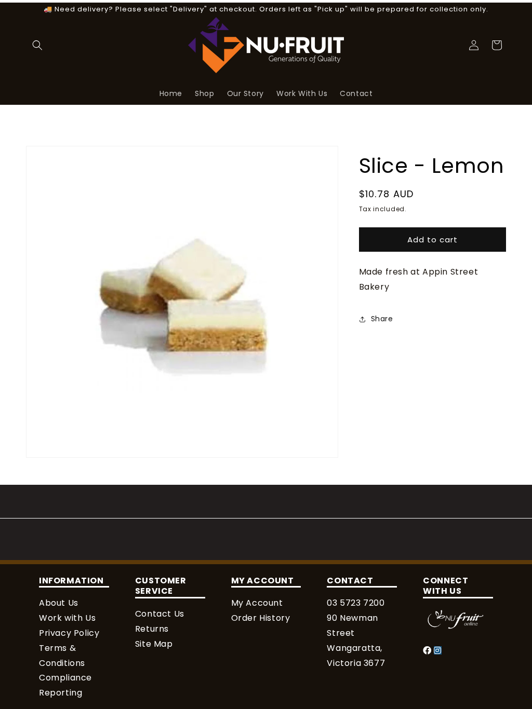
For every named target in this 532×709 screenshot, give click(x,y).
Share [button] (382, 318)
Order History (260, 618)
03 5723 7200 (355, 603)
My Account (257, 603)
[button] (37, 45)
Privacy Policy (69, 633)
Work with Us (67, 618)
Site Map (154, 644)
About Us (58, 603)
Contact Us (159, 614)
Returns (152, 629)
